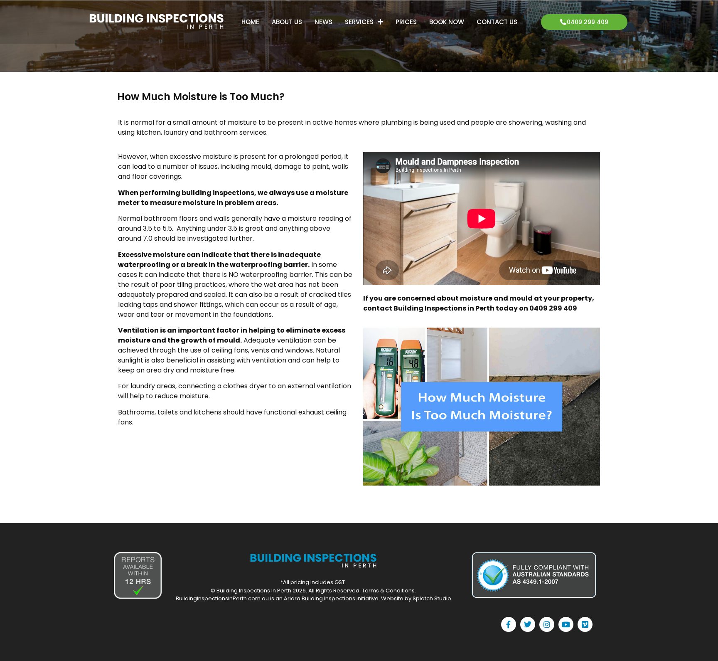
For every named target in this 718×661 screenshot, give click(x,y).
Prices (406, 21)
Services (359, 21)
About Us (287, 21)
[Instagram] (546, 624)
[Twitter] (527, 624)
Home (250, 21)
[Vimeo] (585, 624)
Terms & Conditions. (389, 590)
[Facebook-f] (508, 624)
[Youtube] (565, 624)
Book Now (446, 21)
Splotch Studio (432, 598)
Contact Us (497, 21)
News (323, 21)
